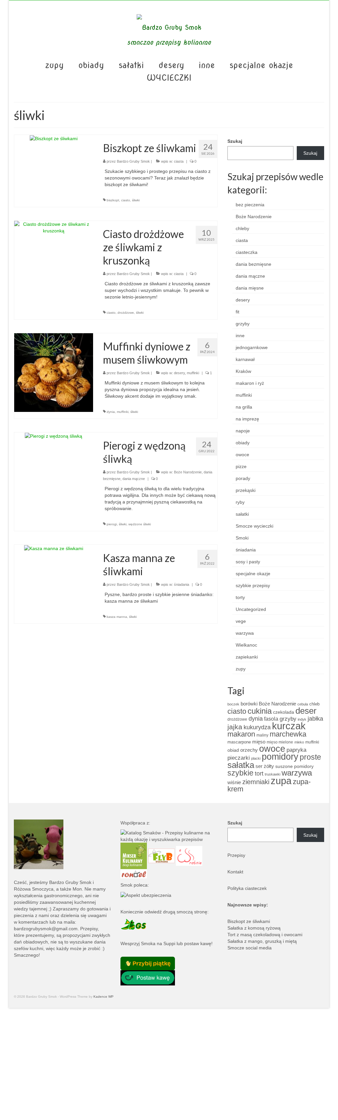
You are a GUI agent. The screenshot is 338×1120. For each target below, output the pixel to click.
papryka (296, 749)
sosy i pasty (248, 561)
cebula (302, 704)
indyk (302, 719)
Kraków (243, 371)
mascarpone (239, 742)
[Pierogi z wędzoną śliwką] (53, 435)
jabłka (315, 718)
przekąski (245, 490)
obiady (243, 442)
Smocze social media (249, 947)
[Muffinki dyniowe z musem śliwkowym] (53, 372)
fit (237, 311)
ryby (240, 502)
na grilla (244, 407)
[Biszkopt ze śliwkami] (54, 138)
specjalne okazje (253, 573)
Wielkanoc (246, 645)
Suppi (169, 943)
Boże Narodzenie (188, 472)
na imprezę (247, 418)
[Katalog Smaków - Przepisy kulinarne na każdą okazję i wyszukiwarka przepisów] (168, 835)
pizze (241, 466)
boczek (233, 704)
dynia (111, 412)
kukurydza (257, 727)
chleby (242, 228)
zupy (241, 668)
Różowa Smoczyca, (34, 889)
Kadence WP (103, 996)
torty (240, 597)
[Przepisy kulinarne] (133, 855)
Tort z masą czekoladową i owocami (264, 934)
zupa (281, 781)
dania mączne (133, 479)
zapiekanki (247, 657)
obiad (233, 750)
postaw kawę (197, 943)
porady (243, 478)
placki (255, 758)
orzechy (249, 750)
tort (259, 773)
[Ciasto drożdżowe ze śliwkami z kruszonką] (53, 226)
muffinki (193, 373)
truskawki (272, 774)
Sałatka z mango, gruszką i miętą (262, 941)
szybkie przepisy (253, 585)
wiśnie (234, 782)
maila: (70, 922)
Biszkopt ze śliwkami (248, 921)
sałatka (240, 765)
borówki (249, 703)
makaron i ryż (250, 383)
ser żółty (264, 766)
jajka (234, 727)
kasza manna (117, 617)
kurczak (289, 725)
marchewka (288, 734)
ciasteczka (246, 252)
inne (240, 335)
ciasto (125, 200)
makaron (241, 734)
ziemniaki (255, 781)
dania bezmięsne (253, 264)
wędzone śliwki (139, 524)
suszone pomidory (294, 766)
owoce (242, 454)
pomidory (280, 757)
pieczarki (238, 758)
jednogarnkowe (252, 347)
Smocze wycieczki (254, 526)
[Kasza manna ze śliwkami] (53, 548)
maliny (262, 735)
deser (306, 710)
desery (179, 373)
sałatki (242, 514)
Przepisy (236, 855)
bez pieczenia (250, 204)
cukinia (260, 710)
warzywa (245, 633)
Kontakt (235, 871)
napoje (243, 430)
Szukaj (234, 141)
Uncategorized (251, 609)
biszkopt (113, 200)
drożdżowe (126, 312)
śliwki (136, 200)
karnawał (245, 359)
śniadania (181, 584)
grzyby (243, 323)
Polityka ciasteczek (247, 888)
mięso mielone (280, 742)
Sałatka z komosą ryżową (254, 928)
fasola (271, 719)
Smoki (242, 537)
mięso (258, 741)
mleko (299, 742)
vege (241, 621)
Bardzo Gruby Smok (133, 161)
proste (310, 757)
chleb (314, 703)
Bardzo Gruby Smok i (71, 882)
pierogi (112, 524)
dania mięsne (250, 288)
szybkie (240, 773)
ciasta (179, 161)
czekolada (283, 712)
